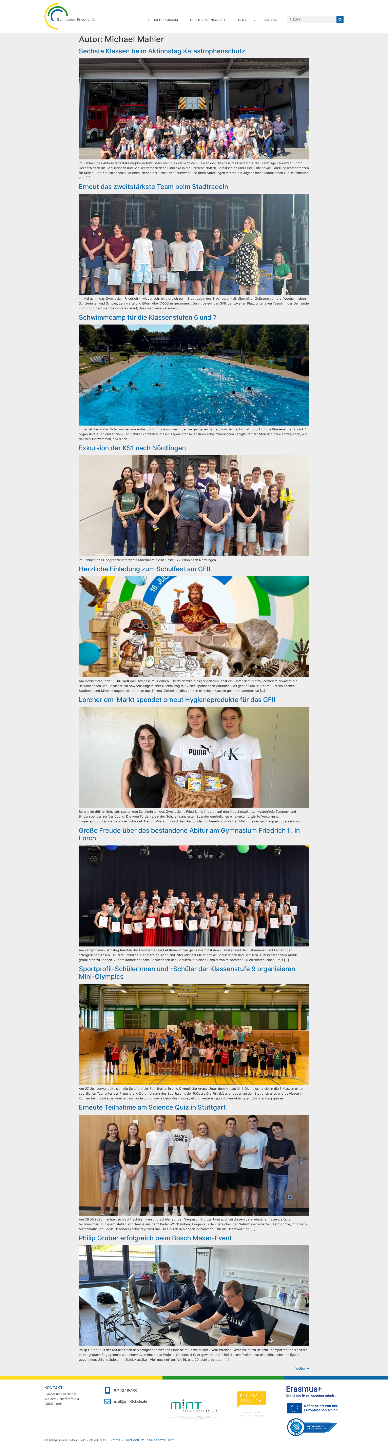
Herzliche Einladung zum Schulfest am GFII (144, 569)
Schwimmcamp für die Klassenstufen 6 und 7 (148, 317)
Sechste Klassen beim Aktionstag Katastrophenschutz (162, 51)
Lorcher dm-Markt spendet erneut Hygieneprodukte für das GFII (177, 700)
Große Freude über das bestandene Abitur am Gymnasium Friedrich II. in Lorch (189, 834)
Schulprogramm (163, 20)
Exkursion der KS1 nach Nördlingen (132, 448)
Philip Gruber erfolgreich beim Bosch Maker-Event (155, 1238)
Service (245, 20)
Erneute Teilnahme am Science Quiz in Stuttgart (152, 1107)
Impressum (116, 1440)
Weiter (302, 1368)
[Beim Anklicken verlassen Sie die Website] (194, 1409)
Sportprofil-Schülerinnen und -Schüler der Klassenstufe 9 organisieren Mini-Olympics (187, 972)
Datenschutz (135, 1440)
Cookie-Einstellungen (161, 1440)
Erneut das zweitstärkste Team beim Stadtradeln (153, 187)
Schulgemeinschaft (208, 20)
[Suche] (340, 19)
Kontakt (271, 20)
